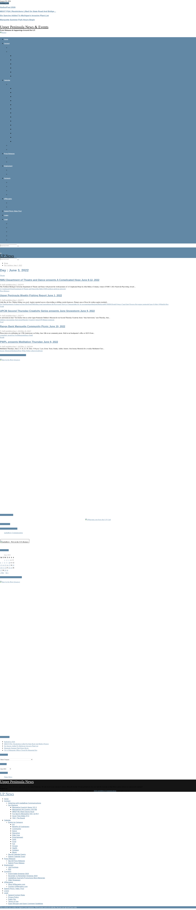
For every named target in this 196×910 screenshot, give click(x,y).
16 (7, 565)
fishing (37, 304)
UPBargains (8, 199)
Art (13, 88)
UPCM (41, 320)
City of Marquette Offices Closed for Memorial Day (20, 750)
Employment (8, 166)
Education (16, 105)
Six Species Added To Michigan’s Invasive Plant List (24, 15)
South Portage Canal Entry (120, 304)
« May (2, 573)
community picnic (6, 335)
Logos (6, 215)
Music (14, 141)
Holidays (15, 137)
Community (16, 97)
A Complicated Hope (7, 289)
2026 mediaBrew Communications (105, 791)
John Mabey (40, 289)
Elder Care (16, 109)
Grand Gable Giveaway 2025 (18, 182)
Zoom (41, 351)
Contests (7, 178)
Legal (6, 219)
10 (9, 563)
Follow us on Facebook (8, 529)
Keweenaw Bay (59, 304)
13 (1, 565)
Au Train (3, 304)
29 (5, 570)
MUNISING (108, 304)
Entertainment (17, 113)
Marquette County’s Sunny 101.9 (24, 56)
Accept (79, 907)
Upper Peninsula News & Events (24, 27)
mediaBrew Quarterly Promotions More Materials (26, 191)
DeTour (28, 304)
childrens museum (6, 320)
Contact (7, 43)
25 (11, 568)
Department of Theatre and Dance (25, 289)
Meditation (14, 351)
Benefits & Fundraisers (20, 92)
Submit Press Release (16, 162)
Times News (8, 777)
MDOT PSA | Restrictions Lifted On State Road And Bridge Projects (26, 744)
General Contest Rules (16, 224)
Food (14, 121)
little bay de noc (79, 304)
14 (3, 565)
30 (7, 570)
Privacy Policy (13, 228)
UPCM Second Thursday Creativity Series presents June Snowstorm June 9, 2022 (47, 310)
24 (9, 568)
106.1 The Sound (18, 76)
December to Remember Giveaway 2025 (22, 186)
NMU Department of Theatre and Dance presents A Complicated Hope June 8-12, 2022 (49, 280)
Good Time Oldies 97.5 (20, 72)
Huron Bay (50, 304)
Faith (14, 117)
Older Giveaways (14, 195)
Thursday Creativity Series (30, 320)
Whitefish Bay (164, 304)
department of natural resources (16, 304)
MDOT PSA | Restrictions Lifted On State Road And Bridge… (28, 11)
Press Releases (9, 153)
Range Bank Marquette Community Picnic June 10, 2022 (32, 326)
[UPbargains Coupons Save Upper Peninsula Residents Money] (98, 519)
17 (9, 565)
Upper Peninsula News (17, 782)
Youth (2, 306)
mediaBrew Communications (13, 533)
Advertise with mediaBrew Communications (24, 48)
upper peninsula (144, 304)
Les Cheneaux (69, 304)
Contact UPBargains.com (18, 207)
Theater (2, 275)
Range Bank (29, 335)
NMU (46, 289)
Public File (12, 232)
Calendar (7, 80)
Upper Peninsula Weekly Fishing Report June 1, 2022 (31, 295)
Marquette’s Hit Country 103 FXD (24, 60)
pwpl (37, 351)
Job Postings (13, 170)
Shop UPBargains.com (16, 203)
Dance (14, 101)
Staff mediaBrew (7, 284)
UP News (7, 256)
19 (13, 565)
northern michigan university (57, 289)
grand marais (43, 304)
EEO (9, 174)
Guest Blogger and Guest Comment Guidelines (25, 240)
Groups (15, 129)
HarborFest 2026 (8, 7)
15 (5, 565)
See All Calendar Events (17, 145)
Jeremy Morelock (5, 351)
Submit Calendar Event (16, 150)
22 (5, 568)
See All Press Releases (16, 158)
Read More (86, 907)
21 (3, 568)
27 (1, 570)
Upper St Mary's (154, 304)
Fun (13, 125)
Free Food (15, 335)
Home (6, 39)
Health (14, 133)
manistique (87, 304)
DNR (33, 304)
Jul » (7, 573)
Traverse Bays (134, 304)
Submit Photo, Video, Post (13, 211)
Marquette (94, 304)
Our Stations (13, 52)
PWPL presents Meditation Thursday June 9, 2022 (29, 341)
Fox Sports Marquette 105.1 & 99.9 (25, 68)
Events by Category (15, 84)
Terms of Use (13, 236)
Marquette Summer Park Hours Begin (17, 20)
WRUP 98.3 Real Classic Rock (23, 64)
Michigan (101, 304)
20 (1, 568)
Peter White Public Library (26, 351)
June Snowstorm (17, 320)
